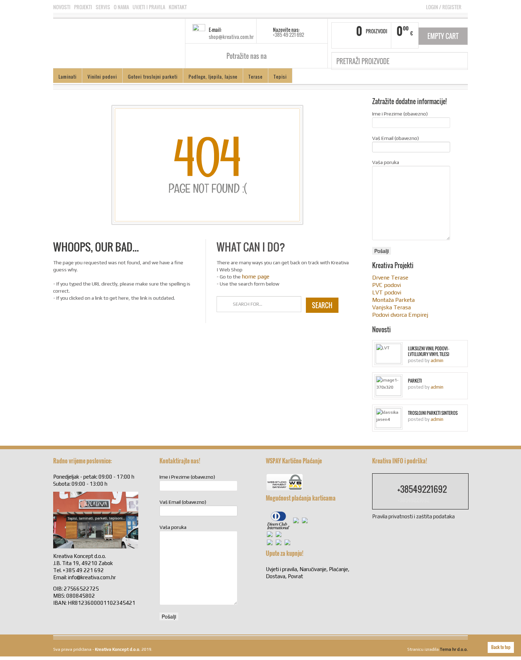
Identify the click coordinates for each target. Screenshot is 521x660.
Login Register (443, 7)
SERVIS (103, 7)
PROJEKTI (83, 7)
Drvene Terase (390, 277)
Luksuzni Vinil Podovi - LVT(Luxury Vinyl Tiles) (428, 351)
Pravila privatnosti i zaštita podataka (413, 516)
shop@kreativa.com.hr (231, 36)
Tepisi (280, 76)
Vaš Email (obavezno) (395, 138)
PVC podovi (386, 285)
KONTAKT (178, 7)
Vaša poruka (385, 162)
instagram (283, 56)
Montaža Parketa (393, 300)
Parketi (415, 381)
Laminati (67, 76)
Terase (255, 76)
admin (437, 360)
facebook (275, 56)
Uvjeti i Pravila (149, 7)
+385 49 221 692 (288, 34)
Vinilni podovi (102, 76)
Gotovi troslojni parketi (153, 76)
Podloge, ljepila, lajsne (213, 76)
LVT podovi (386, 292)
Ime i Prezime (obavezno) (400, 114)
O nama (121, 7)
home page (255, 276)
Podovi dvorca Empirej (400, 314)
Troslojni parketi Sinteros (433, 413)
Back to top (500, 647)
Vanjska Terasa (391, 307)
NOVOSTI (62, 7)
